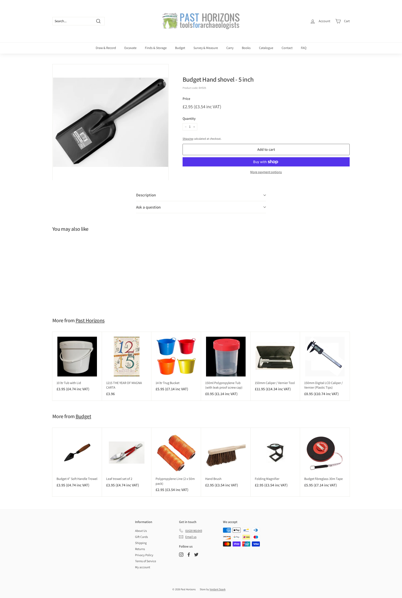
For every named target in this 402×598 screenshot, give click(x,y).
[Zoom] (110, 122)
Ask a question (148, 207)
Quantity (189, 118)
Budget (180, 48)
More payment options (266, 172)
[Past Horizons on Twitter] (196, 554)
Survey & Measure (205, 48)
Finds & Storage (156, 48)
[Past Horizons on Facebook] (189, 554)
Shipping (188, 138)
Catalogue (266, 48)
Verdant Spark (217, 589)
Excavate (130, 48)
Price (186, 98)
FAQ (304, 48)
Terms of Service (145, 561)
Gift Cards (141, 537)
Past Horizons (90, 320)
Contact (287, 48)
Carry (229, 48)
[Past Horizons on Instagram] (181, 554)
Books (246, 48)
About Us (141, 531)
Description (146, 194)
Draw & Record (106, 48)
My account (142, 567)
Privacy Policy (144, 555)
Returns (140, 549)
